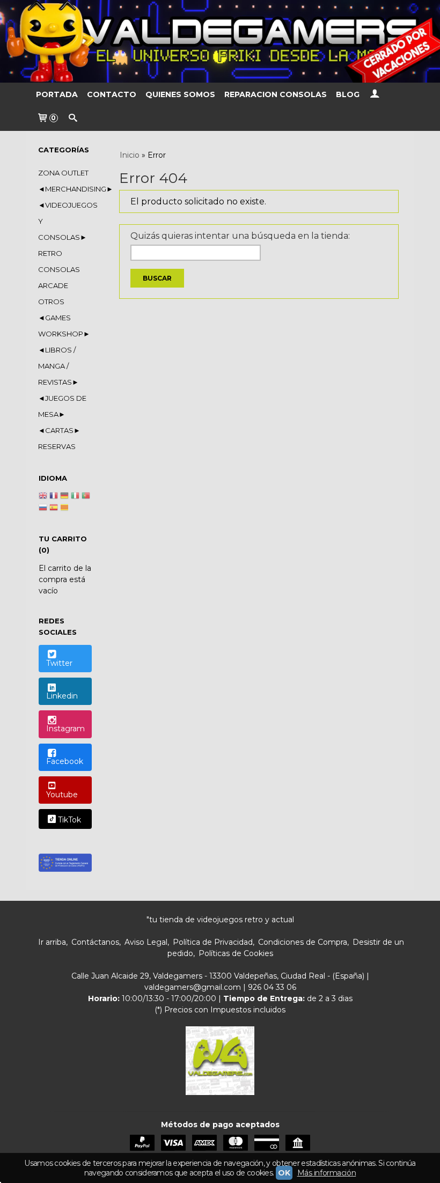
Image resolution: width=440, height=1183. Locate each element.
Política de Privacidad (213, 942)
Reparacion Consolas (275, 94)
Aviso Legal (145, 942)
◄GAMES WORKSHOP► (64, 325)
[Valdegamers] (220, 41)
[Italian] (75, 496)
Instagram (65, 728)
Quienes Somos (180, 94)
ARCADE (53, 285)
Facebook (64, 761)
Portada (57, 94)
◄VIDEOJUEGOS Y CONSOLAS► (65, 221)
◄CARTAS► (59, 430)
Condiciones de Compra (302, 942)
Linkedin (62, 696)
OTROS (51, 301)
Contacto (111, 94)
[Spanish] (53, 508)
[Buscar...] (73, 119)
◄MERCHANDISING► (65, 189)
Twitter (59, 663)
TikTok (69, 820)
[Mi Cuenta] (374, 95)
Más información (326, 1173)
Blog (348, 94)
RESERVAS (57, 446)
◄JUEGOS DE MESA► (62, 406)
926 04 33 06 (272, 987)
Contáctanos (95, 942)
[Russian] (43, 508)
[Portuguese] (86, 496)
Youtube (62, 794)
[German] (64, 496)
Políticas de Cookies (236, 953)
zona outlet (63, 172)
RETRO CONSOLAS (59, 261)
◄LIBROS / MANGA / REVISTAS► (58, 366)
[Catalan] (65, 508)
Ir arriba (52, 942)
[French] (53, 496)
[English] (43, 496)
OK (284, 1173)
